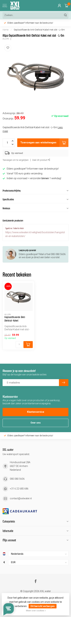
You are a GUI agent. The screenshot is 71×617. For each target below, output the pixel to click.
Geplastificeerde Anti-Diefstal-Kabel (15, 318)
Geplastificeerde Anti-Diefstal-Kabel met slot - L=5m (39, 29)
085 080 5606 (17, 478)
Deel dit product (40, 160)
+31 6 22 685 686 (19, 488)
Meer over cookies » (36, 610)
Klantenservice (35, 411)
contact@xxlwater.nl (21, 498)
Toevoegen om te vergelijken (16, 160)
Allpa (6, 39)
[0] (66, 5)
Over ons (36, 422)
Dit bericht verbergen (43, 606)
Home (5, 29)
